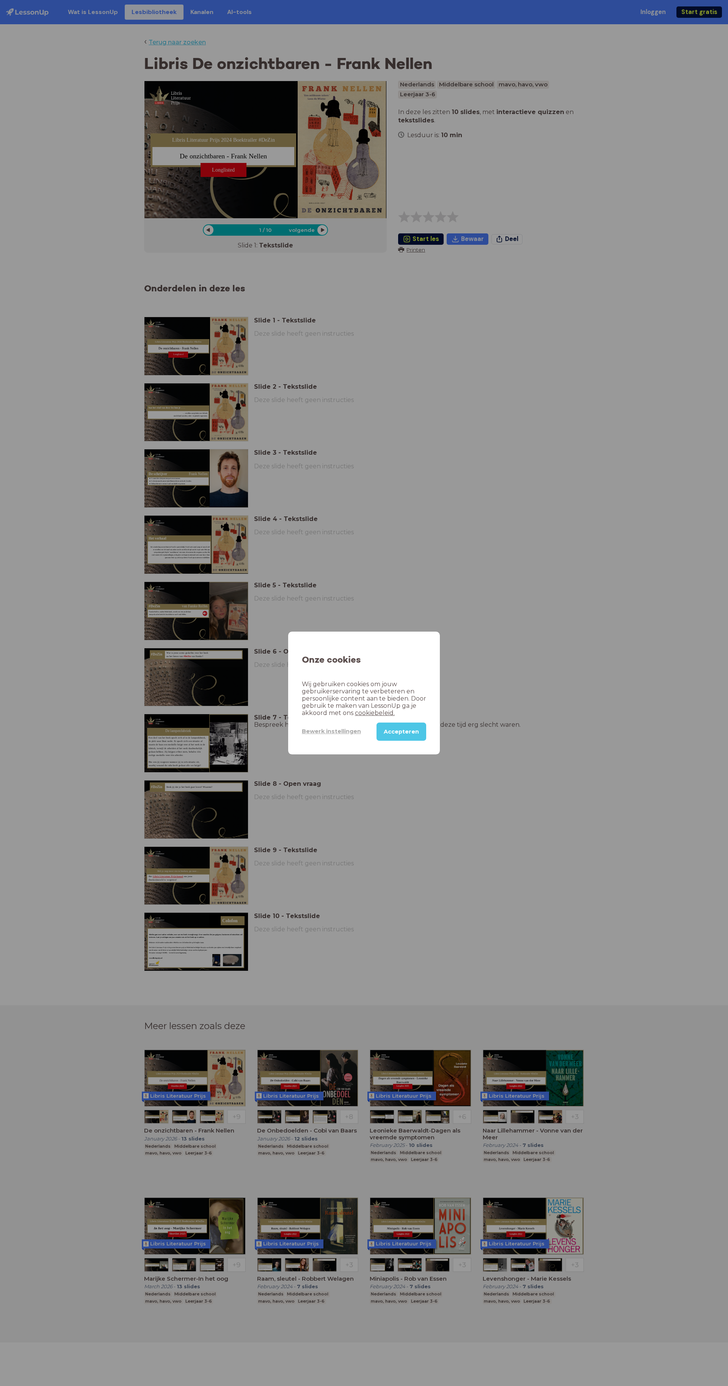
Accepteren (401, 731)
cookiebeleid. (375, 712)
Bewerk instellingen (331, 731)
